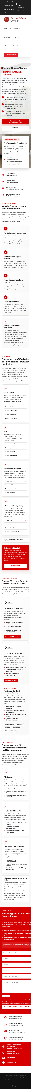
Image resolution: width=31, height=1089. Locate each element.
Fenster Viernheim (10, 492)
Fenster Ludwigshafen (11, 410)
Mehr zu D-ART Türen (11, 680)
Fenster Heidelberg (10, 414)
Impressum (22, 1079)
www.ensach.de (11, 1062)
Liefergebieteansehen (15, 128)
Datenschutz (15, 1082)
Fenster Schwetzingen (11, 418)
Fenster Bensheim (10, 481)
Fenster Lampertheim (11, 524)
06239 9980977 (11, 1051)
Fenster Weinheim (10, 485)
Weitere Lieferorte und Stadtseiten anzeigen (13, 540)
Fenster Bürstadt (9, 528)
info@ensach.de (11, 1057)
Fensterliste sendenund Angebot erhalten (15, 121)
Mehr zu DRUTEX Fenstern (12, 636)
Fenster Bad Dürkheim (11, 455)
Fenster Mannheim (10, 407)
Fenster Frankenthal (10, 444)
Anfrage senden (15, 565)
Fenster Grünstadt (10, 451)
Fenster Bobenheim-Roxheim (13, 531)
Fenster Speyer (9, 447)
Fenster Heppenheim (11, 488)
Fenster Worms (9, 520)
